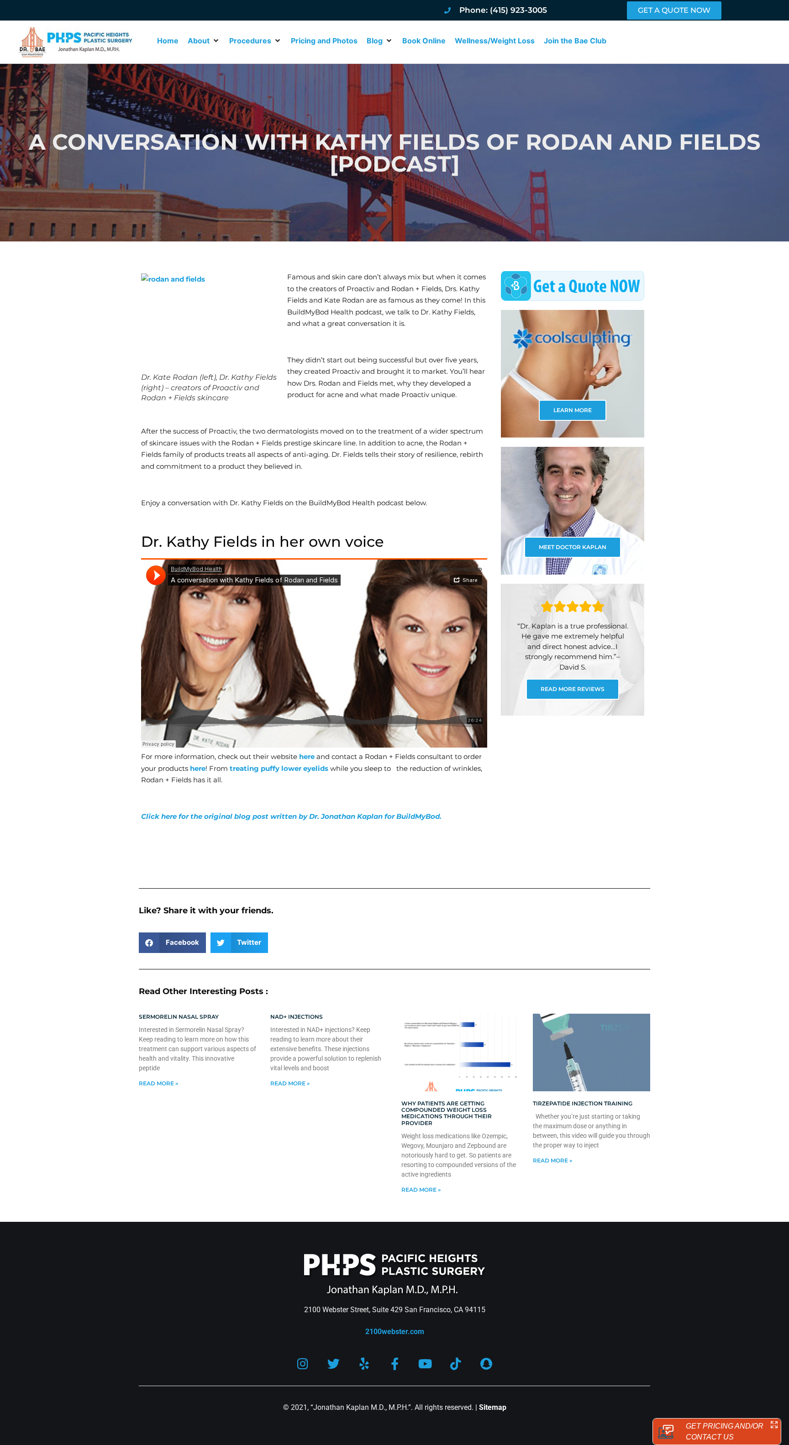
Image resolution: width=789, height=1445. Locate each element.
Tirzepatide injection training (582, 1103)
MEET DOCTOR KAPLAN (572, 547)
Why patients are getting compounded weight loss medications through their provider (446, 1113)
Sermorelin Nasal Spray (179, 1016)
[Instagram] (303, 1363)
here (307, 756)
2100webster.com (394, 1331)
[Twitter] (333, 1363)
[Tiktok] (456, 1363)
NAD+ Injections (296, 1016)
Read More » (158, 1083)
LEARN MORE (572, 410)
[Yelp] (364, 1363)
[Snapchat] (486, 1363)
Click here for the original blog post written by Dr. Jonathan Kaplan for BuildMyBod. (291, 816)
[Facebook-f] (395, 1363)
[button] (204, 40)
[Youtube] (425, 1363)
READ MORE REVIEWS (573, 689)
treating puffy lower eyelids (279, 768)
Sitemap (492, 1407)
